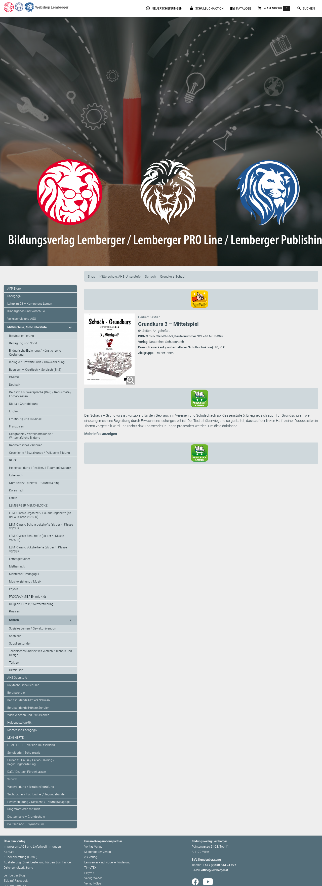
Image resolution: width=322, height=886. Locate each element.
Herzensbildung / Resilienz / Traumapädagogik (38, 802)
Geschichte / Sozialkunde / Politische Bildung (39, 453)
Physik (13, 589)
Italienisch (16, 475)
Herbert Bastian (149, 317)
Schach (150, 276)
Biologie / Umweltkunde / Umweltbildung (37, 362)
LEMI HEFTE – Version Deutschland (31, 745)
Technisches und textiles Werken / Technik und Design (40, 653)
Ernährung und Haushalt (25, 419)
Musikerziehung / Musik (25, 581)
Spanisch (15, 636)
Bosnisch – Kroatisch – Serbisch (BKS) (35, 369)
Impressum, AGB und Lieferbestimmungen (32, 846)
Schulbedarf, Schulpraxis (23, 752)
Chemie (14, 377)
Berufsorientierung (21, 336)
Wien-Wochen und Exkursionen (28, 715)
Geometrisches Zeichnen (25, 445)
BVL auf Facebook (16, 880)
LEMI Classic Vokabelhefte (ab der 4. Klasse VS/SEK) (38, 549)
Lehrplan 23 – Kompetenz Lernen (29, 303)
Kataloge (240, 8)
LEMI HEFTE (15, 737)
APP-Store (14, 288)
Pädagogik (14, 296)
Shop (91, 276)
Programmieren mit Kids (23, 809)
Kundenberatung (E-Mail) (20, 857)
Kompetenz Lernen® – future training (34, 483)
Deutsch (14, 385)
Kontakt (9, 852)
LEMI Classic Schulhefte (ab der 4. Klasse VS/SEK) (36, 538)
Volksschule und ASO (21, 319)
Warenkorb (272, 8)
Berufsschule (16, 692)
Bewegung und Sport (23, 343)
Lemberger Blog (14, 875)
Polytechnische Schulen (23, 685)
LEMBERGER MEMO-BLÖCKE (28, 505)
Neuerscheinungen (164, 8)
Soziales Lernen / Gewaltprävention (32, 628)
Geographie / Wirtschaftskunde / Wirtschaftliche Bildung (31, 436)
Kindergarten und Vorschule (26, 311)
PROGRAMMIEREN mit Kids (28, 596)
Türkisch (14, 662)
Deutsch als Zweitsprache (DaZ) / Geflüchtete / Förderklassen (40, 394)
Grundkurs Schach (173, 276)
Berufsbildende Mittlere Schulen (28, 700)
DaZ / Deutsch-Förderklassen (26, 772)
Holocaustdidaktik (19, 722)
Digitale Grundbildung (23, 404)
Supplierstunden (20, 643)
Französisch (17, 426)
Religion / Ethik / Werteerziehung (31, 604)
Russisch (15, 611)
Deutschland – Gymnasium (25, 824)
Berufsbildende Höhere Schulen (28, 708)
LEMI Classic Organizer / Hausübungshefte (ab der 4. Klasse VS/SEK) (40, 515)
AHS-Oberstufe (17, 677)
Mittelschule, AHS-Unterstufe (120, 276)
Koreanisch (16, 490)
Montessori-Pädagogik (24, 574)
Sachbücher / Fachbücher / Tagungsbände (35, 794)
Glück (13, 460)
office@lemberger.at (214, 870)
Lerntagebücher (19, 559)
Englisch (15, 411)
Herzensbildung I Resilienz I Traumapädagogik (40, 468)
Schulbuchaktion (206, 8)
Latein (13, 498)
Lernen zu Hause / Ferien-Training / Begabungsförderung (30, 762)
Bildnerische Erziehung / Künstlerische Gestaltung (35, 352)
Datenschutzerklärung (18, 867)
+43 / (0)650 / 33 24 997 (219, 865)
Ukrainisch (16, 670)
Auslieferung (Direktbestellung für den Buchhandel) (38, 862)
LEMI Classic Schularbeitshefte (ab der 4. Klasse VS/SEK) (41, 526)
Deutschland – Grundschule (26, 816)
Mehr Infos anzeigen (100, 434)
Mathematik (17, 566)
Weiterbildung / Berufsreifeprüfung (30, 787)
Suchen (306, 8)
